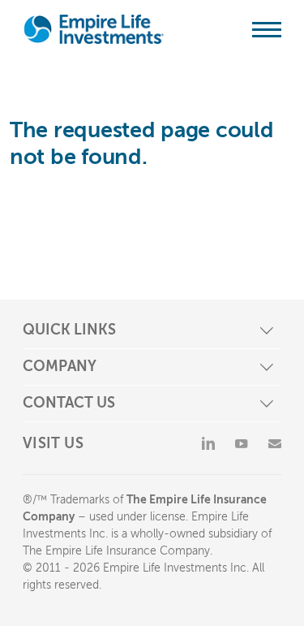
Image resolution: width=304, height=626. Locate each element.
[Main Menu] (267, 29)
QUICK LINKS (69, 330)
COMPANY (59, 366)
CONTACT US (69, 403)
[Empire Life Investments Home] (94, 29)
